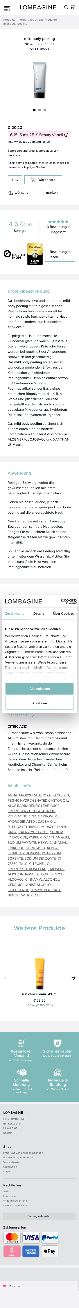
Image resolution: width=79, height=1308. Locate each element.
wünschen (23, 192)
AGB (6, 1191)
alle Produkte (48, 20)
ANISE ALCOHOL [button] (39, 884)
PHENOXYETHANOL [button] (23, 826)
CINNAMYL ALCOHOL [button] (42, 879)
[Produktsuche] (66, 7)
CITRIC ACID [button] (35, 847)
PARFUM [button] (35, 837)
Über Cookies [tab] (63, 613)
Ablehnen (39, 703)
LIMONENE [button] (56, 868)
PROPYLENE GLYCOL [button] (35, 795)
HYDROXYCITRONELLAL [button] (27, 868)
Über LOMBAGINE (14, 1119)
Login (6, 1171)
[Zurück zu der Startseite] (38, 7)
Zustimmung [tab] (15, 613)
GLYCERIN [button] (61, 795)
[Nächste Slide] (73, 977)
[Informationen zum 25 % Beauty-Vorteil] (66, 134)
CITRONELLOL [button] (40, 863)
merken (52, 192)
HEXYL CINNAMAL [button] (52, 842)
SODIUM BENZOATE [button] (40, 858)
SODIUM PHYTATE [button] (22, 842)
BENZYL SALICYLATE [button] (24, 895)
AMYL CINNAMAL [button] (21, 874)
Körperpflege (27, 20)
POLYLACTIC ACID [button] (22, 816)
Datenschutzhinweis (15, 1205)
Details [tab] (38, 613)
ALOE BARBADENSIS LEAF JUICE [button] (33, 805)
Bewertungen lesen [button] (60, 254)
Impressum (9, 1196)
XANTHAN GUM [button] (56, 837)
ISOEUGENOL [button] (18, 889)
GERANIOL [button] (16, 884)
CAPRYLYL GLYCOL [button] (33, 832)
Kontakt (7, 1133)
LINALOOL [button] (16, 847)
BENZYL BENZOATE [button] (46, 889)
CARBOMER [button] (47, 816)
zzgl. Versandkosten (36, 141)
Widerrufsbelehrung (15, 1200)
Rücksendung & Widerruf (18, 1157)
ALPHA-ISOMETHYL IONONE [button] (33, 850)
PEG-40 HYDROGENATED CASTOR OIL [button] (38, 800)
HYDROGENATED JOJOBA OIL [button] (31, 821)
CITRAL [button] (43, 874)
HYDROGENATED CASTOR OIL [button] (32, 810)
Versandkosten (12, 1162)
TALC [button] (23, 863)
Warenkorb (47, 179)
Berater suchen (12, 1123)
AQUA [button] (12, 795)
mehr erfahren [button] (18, 715)
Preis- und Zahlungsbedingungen (23, 1153)
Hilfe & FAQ (10, 1128)
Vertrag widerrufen (39, 1216)
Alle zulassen (39, 689)
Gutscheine (10, 1167)
